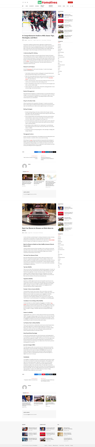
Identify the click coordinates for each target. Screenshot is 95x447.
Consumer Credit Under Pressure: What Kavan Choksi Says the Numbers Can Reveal (68, 15)
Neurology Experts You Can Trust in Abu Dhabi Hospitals (32, 439)
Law (58, 60)
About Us (46, 445)
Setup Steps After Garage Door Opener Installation (68, 26)
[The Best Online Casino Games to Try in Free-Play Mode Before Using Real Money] (27, 177)
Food (59, 53)
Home (27, 6)
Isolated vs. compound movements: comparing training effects (32, 434)
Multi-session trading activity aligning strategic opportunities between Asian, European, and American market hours (51, 183)
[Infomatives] (47, 2)
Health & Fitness (42, 6)
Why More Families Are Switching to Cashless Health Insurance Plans (32, 428)
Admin (26, 40)
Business (37, 6)
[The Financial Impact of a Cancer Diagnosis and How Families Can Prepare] (60, 21)
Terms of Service (61, 445)
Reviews (59, 6)
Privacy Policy (67, 445)
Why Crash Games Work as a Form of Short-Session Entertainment (39, 182)
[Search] (72, 6)
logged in (29, 194)
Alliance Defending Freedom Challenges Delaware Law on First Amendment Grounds (68, 434)
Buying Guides (60, 49)
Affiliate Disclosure (55, 445)
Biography (31, 6)
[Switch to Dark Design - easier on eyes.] (70, 6)
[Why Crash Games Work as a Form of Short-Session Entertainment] (39, 177)
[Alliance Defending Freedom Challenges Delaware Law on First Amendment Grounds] (60, 434)
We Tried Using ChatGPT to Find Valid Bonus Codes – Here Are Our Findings (68, 428)
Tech (68, 6)
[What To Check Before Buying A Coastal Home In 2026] (60, 31)
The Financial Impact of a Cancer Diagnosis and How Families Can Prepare (68, 20)
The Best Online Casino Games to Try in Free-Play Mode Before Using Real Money (26, 183)
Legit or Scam (60, 61)
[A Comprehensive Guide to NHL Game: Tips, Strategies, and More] (39, 22)
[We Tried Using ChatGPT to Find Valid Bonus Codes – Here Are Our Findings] (60, 429)
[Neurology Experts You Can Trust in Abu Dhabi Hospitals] (25, 439)
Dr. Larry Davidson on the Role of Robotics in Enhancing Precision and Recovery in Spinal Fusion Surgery (68, 439)
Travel (59, 74)
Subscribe (70, 2)
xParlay (27, 60)
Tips (58, 72)
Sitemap (71, 445)
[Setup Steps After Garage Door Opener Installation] (60, 26)
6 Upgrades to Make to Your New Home (30, 379)
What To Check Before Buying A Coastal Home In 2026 (68, 31)
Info (58, 58)
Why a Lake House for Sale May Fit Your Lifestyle (68, 36)
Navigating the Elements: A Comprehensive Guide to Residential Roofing (47, 158)
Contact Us (50, 445)
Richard (26, 232)
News (64, 6)
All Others (59, 44)
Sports (59, 68)
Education (59, 50)
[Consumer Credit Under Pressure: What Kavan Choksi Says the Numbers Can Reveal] (60, 16)
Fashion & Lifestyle (51, 6)
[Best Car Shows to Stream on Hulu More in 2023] (39, 214)
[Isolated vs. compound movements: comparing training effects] (25, 434)
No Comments (44, 40)
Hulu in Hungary (51, 239)
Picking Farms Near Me (61, 64)
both (31, 140)
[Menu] (22, 6)
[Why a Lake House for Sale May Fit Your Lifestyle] (60, 37)
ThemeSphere (35, 445)
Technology (60, 71)
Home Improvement (61, 249)
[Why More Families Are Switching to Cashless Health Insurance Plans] (25, 429)
